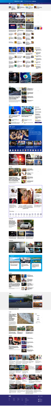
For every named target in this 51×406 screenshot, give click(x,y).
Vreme (22, 400)
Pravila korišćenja (27, 399)
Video (22, 398)
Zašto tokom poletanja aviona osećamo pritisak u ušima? (25, 265)
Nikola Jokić (33, 128)
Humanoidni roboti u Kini (14, 308)
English (22, 399)
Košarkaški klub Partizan (28, 128)
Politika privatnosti (27, 400)
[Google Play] (40, 399)
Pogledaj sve (38, 122)
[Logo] (9, 3)
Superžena (14, 400)
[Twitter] (38, 28)
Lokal (17, 400)
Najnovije (13, 3)
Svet (20, 6)
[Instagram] (41, 28)
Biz (23, 12)
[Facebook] (35, 28)
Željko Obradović (22, 128)
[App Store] (40, 401)
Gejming (27, 244)
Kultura (14, 399)
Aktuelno (27, 250)
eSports (18, 398)
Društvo (38, 6)
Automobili (18, 399)
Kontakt (26, 402)
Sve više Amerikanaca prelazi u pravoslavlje (36, 300)
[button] (41, 317)
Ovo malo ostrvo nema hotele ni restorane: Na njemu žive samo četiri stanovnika (35, 265)
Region (28, 87)
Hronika (9, 313)
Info (15, 12)
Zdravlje (14, 398)
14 (24, 47)
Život (9, 400)
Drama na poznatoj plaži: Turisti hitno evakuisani (14, 265)
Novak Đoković (18, 128)
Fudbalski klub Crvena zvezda (12, 128)
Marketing (26, 398)
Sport (18, 52)
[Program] (25, 1)
